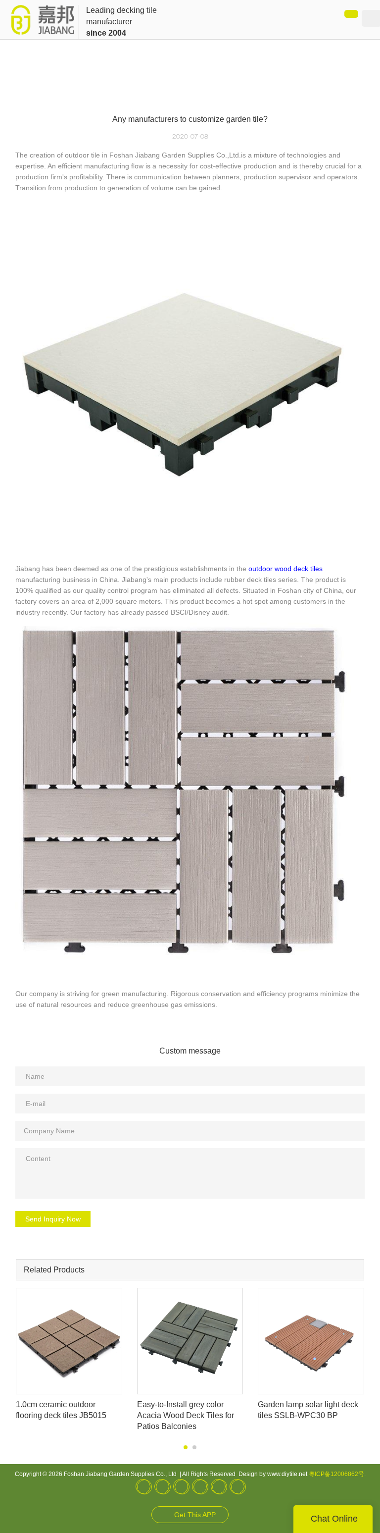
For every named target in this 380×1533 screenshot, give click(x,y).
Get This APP (195, 1515)
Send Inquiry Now (53, 1219)
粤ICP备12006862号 (336, 1474)
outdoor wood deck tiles (285, 569)
